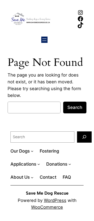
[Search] (84, 137)
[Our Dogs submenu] (32, 151)
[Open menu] (44, 40)
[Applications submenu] (38, 164)
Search (74, 107)
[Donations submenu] (69, 164)
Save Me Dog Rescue (47, 193)
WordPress (55, 200)
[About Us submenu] (32, 177)
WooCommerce (47, 207)
